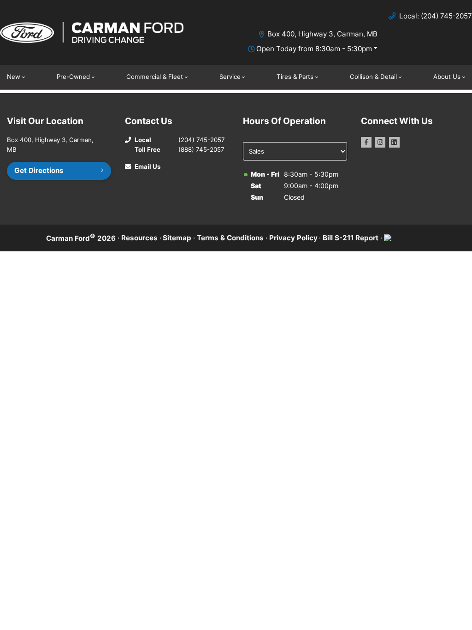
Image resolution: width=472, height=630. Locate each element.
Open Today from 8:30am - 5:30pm (314, 48)
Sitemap (177, 237)
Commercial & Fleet (154, 76)
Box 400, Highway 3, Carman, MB (322, 34)
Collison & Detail (373, 76)
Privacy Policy (293, 237)
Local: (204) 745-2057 (435, 16)
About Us (446, 76)
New (13, 76)
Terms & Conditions (230, 237)
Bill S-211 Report (350, 237)
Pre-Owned (73, 76)
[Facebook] (366, 142)
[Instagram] (380, 142)
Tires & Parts (295, 76)
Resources (139, 237)
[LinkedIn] (394, 142)
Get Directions (39, 170)
